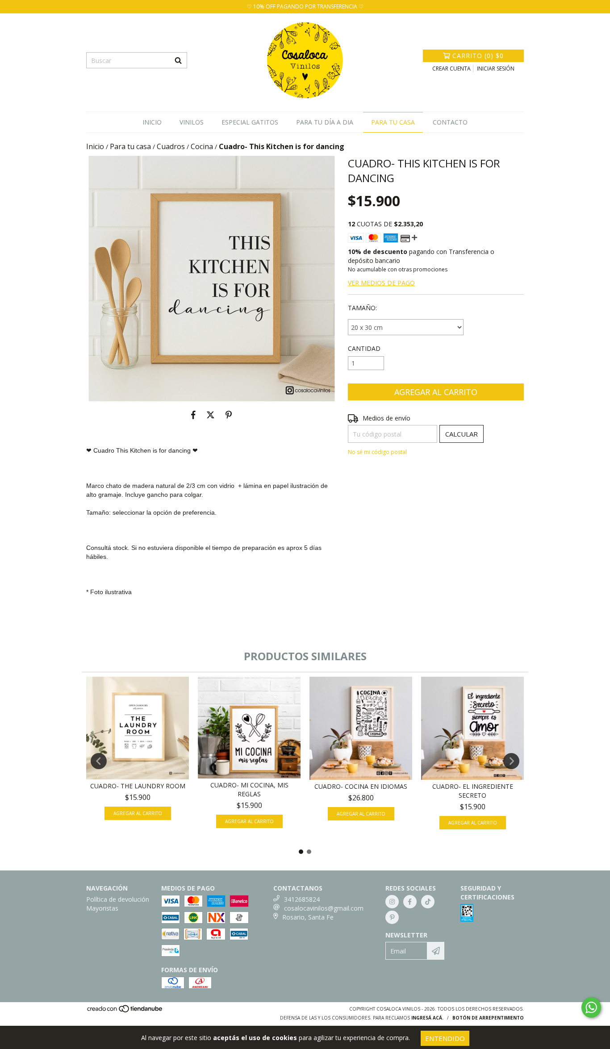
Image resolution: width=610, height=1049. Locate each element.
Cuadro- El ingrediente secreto (472, 790)
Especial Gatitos (249, 122)
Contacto (450, 122)
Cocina (202, 146)
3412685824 (302, 899)
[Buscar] (178, 60)
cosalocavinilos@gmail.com (323, 908)
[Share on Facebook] (193, 414)
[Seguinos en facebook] (410, 901)
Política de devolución (117, 899)
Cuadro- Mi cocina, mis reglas (249, 789)
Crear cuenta (451, 68)
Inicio (152, 122)
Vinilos (192, 122)
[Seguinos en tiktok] (428, 901)
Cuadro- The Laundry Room (137, 786)
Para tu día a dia (324, 122)
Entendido (445, 1038)
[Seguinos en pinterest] (392, 917)
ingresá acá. (427, 1018)
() (478, 55)
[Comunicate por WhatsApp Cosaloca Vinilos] (591, 1007)
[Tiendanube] (125, 1011)
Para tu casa (393, 122)
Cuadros (171, 146)
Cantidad (364, 348)
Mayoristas (102, 908)
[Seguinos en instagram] (392, 901)
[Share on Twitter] (210, 414)
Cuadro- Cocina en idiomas (360, 786)
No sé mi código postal (377, 452)
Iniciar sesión (495, 68)
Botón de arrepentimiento (488, 1018)
